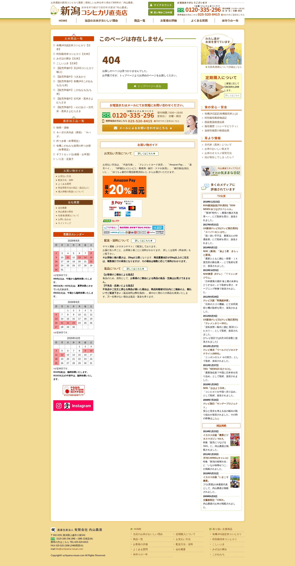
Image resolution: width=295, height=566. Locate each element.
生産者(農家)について (68, 215)
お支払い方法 (64, 176)
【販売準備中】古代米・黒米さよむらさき (74, 100)
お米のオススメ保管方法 (218, 153)
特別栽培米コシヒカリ (224, 539)
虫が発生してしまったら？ (219, 157)
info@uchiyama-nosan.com (69, 549)
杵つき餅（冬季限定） (68, 141)
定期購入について (185, 534)
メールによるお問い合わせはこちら (143, 128)
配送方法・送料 (65, 180)
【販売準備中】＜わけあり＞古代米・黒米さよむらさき (74, 109)
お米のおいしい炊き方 (217, 148)
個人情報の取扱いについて (71, 191)
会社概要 (62, 208)
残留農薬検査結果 (214, 122)
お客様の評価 (168, 20)
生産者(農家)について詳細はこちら (225, 67)
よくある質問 (199, 20)
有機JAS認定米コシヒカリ (227, 534)
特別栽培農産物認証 (216, 117)
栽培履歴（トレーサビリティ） (222, 126)
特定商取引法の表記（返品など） (74, 187)
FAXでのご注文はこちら (233, 14)
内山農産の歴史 (65, 211)
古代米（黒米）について (218, 144)
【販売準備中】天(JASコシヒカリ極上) (75, 70)
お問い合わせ (64, 219)
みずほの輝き (219, 549)
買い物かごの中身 (163, 12)
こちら (215, 418)
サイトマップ (64, 223)
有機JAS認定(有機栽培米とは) (221, 113)
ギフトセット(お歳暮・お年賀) (73, 154)
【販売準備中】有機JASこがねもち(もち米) (74, 83)
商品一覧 (139, 20)
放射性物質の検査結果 (217, 130)
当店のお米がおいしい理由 (101, 20)
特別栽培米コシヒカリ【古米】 (73, 54)
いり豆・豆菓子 (65, 159)
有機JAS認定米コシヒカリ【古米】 (73, 47)
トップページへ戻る (149, 86)
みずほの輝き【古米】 (68, 58)
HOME (63, 20)
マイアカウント (163, 5)
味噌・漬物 (62, 127)
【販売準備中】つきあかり (71, 76)
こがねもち (218, 554)
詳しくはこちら (145, 153)
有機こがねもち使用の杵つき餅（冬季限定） (73, 147)
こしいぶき (218, 544)
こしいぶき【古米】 (67, 63)
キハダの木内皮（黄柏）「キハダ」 (73, 134)
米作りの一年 (230, 20)
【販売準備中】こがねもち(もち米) (74, 92)
